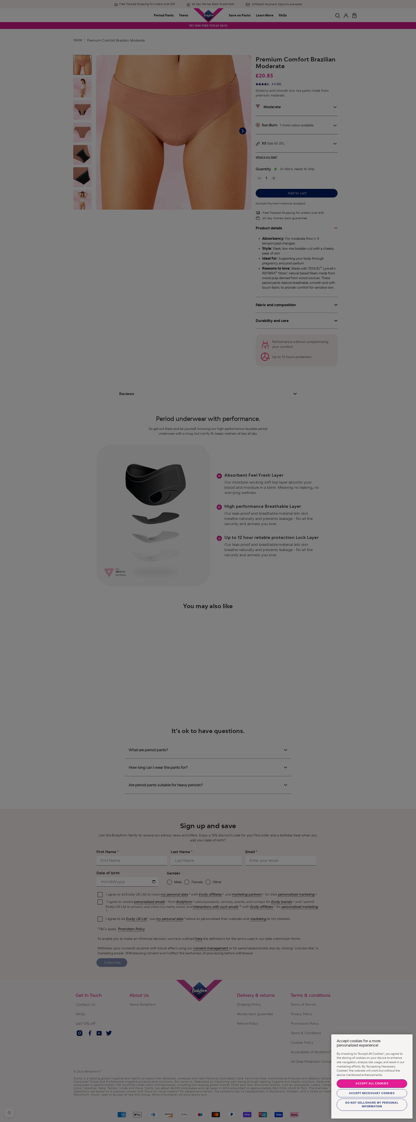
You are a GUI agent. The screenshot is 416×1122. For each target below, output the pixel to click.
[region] (372, 1076)
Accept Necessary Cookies (372, 1093)
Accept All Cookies (372, 1083)
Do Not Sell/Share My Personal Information (371, 1104)
